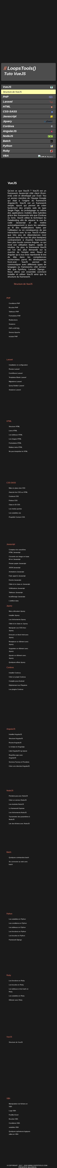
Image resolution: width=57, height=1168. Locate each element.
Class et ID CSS (14, 504)
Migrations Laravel (15, 381)
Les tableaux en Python (17, 927)
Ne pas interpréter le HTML (18, 451)
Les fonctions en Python (17, 931)
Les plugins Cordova (16, 689)
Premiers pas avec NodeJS (18, 796)
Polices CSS (13, 500)
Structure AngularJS (16, 738)
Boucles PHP (13, 307)
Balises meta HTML (15, 447)
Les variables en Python (17, 919)
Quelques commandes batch (19, 857)
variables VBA (14, 1127)
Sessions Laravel (15, 390)
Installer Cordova (15, 673)
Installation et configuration (18, 365)
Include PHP (13, 336)
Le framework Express (16, 808)
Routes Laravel (14, 369)
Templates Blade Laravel (17, 377)
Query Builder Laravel (16, 385)
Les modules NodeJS (16, 804)
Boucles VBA (13, 1119)
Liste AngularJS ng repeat (18, 751)
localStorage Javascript (17, 596)
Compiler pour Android (16, 681)
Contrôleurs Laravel (15, 373)
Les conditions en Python (18, 923)
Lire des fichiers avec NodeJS (19, 823)
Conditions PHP (14, 303)
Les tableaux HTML (15, 435)
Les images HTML (15, 439)
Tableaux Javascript (16, 592)
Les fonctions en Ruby (17, 980)
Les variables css (15, 513)
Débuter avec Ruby (15, 1000)
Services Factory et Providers (19, 762)
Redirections (13, 320)
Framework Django (15, 940)
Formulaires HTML (15, 443)
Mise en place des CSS (17, 488)
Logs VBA (12, 1110)
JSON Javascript (14, 567)
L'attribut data (14, 601)
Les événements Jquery (17, 619)
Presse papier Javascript (17, 563)
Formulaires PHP (15, 316)
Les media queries (15, 509)
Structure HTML (14, 426)
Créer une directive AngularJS (19, 766)
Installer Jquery (14, 615)
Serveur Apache (14, 332)
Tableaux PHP (14, 311)
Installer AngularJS (15, 734)
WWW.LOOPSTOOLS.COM (37, 1165)
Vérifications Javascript (17, 588)
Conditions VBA (14, 1123)
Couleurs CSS (14, 496)
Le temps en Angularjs (16, 747)
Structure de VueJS (16, 1042)
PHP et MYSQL (14, 328)
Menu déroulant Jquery (17, 611)
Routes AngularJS (15, 742)
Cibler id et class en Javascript (19, 584)
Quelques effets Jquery (17, 662)
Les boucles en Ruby (16, 985)
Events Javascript (15, 580)
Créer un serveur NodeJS (18, 800)
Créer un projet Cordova (17, 677)
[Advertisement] (28, 31)
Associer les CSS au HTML (18, 492)
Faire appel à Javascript (17, 576)
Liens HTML (13, 430)
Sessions (12, 324)
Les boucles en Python (17, 935)
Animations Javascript (16, 572)
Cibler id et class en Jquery (18, 623)
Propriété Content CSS (17, 517)
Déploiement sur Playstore (18, 685)
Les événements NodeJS (18, 812)
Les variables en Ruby (16, 996)
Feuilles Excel (13, 1115)
